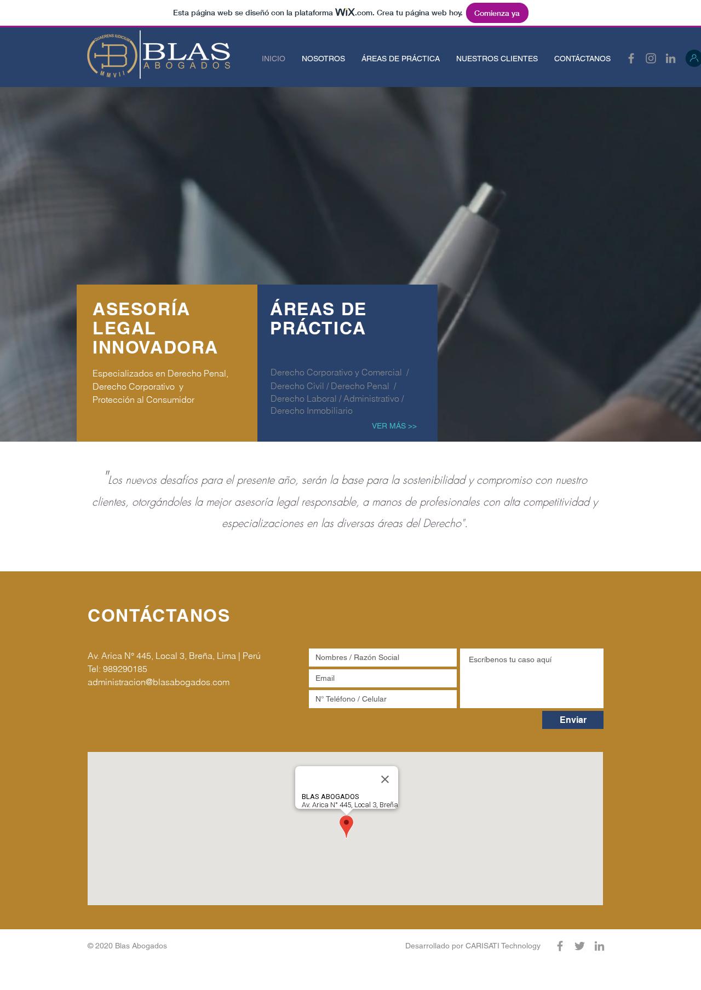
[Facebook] (631, 58)
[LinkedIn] (670, 58)
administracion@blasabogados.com (158, 681)
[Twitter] (580, 946)
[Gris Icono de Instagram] (651, 58)
